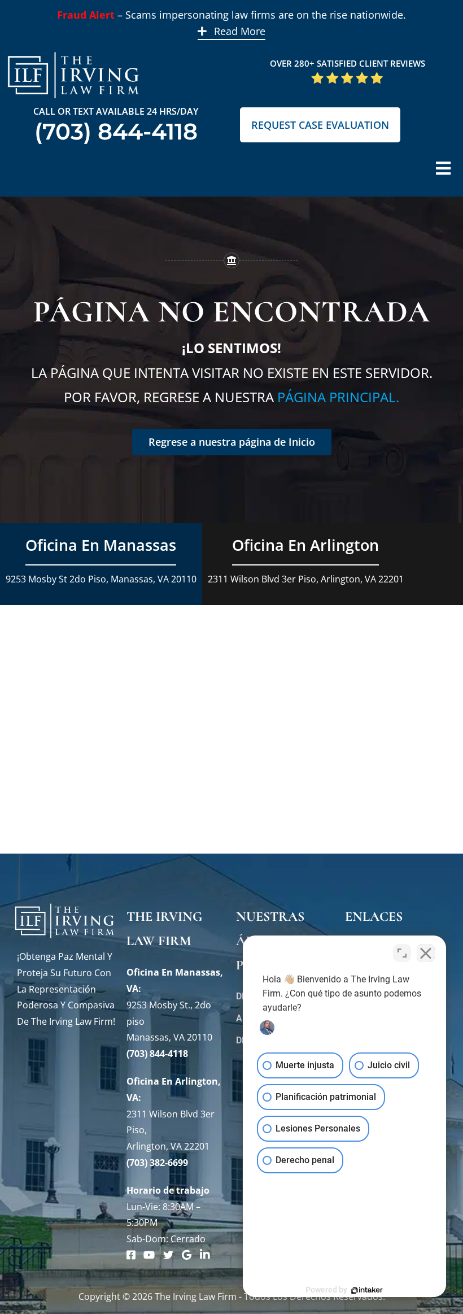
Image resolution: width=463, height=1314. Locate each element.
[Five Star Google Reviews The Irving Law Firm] (347, 75)
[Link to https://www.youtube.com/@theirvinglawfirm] (149, 1255)
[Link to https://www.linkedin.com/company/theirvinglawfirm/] (205, 1254)
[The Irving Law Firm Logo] (73, 50)
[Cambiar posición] (402, 953)
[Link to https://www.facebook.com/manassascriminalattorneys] (131, 1255)
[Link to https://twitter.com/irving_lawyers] (168, 1255)
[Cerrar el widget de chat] (426, 953)
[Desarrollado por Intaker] (367, 1290)
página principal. (338, 397)
